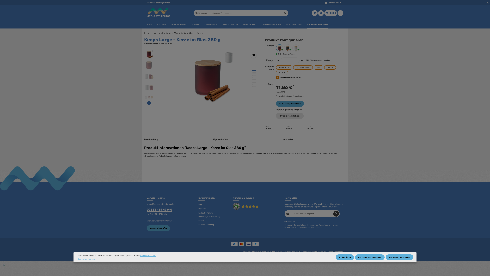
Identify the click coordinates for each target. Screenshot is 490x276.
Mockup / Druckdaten (291, 104)
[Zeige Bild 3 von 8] (254, 75)
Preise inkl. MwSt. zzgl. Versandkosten (289, 96)
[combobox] (246, 13)
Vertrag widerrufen (158, 228)
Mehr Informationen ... (148, 255)
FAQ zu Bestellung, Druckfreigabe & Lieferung (209, 215)
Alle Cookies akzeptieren (399, 257)
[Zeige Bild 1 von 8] (254, 70)
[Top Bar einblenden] (340, 13)
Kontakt (201, 221)
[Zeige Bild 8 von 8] (254, 86)
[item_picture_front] (207, 76)
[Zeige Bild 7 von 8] (254, 84)
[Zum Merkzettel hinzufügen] (253, 55)
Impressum (92, 259)
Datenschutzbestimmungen (305, 225)
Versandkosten (286, 251)
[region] (202, 76)
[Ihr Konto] (321, 13)
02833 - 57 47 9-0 (159, 209)
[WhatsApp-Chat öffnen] (7, 268)
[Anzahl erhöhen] (301, 60)
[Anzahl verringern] (278, 60)
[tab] (177, 139)
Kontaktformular (166, 221)
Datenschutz (82, 259)
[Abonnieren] (336, 214)
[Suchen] (285, 13)
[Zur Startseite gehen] (158, 13)
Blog (200, 205)
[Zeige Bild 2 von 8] (254, 72)
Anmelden (151, 3)
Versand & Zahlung (206, 225)
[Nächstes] (149, 103)
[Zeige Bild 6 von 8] (254, 82)
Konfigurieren (345, 257)
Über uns (202, 209)
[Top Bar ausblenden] (487, 3)
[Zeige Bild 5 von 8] (254, 79)
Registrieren (165, 3)
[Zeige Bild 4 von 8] (254, 77)
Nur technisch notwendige (369, 257)
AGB (288, 227)
